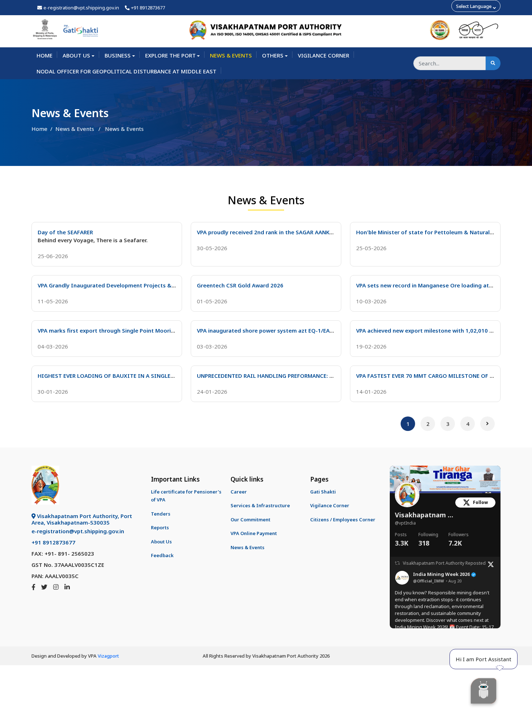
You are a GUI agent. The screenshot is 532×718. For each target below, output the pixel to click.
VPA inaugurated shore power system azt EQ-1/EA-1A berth (276, 330)
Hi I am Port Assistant (483, 659)
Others (272, 55)
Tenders (160, 513)
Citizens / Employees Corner (342, 519)
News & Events (231, 55)
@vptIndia (405, 523)
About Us (76, 55)
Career (239, 491)
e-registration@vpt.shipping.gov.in (81, 7)
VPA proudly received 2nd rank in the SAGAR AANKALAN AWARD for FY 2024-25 (301, 232)
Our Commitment (250, 519)
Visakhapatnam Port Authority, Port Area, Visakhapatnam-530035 (81, 519)
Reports (160, 527)
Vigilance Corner (323, 55)
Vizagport (108, 656)
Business (118, 55)
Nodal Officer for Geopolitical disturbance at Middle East (126, 71)
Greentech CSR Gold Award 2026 (240, 285)
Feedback (162, 555)
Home (44, 55)
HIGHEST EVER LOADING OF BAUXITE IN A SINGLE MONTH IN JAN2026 (131, 375)
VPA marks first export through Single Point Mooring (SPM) (116, 330)
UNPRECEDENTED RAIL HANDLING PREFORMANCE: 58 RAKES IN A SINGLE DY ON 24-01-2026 (317, 375)
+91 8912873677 (148, 7)
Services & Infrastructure (260, 505)
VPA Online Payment (254, 533)
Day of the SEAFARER (65, 232)
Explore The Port (170, 55)
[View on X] (490, 563)
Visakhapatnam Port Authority (425, 515)
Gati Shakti (323, 491)
